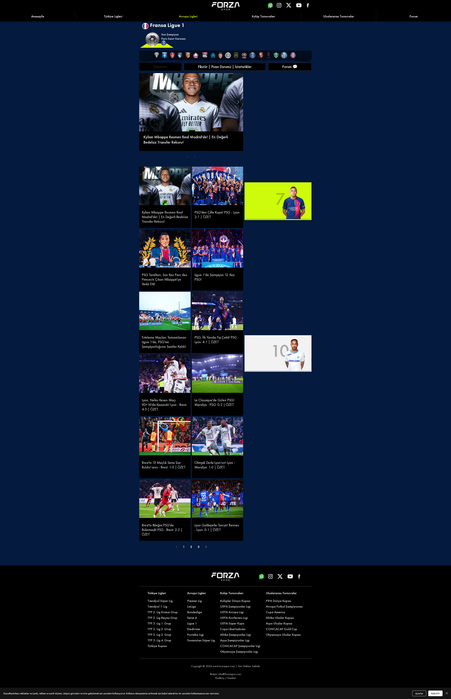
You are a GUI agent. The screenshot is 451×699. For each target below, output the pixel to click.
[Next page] (202, 157)
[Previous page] (180, 157)
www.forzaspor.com (223, 666)
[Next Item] (238, 102)
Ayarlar (419, 693)
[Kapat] (447, 693)
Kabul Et (435, 693)
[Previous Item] (144, 102)
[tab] (160, 67)
